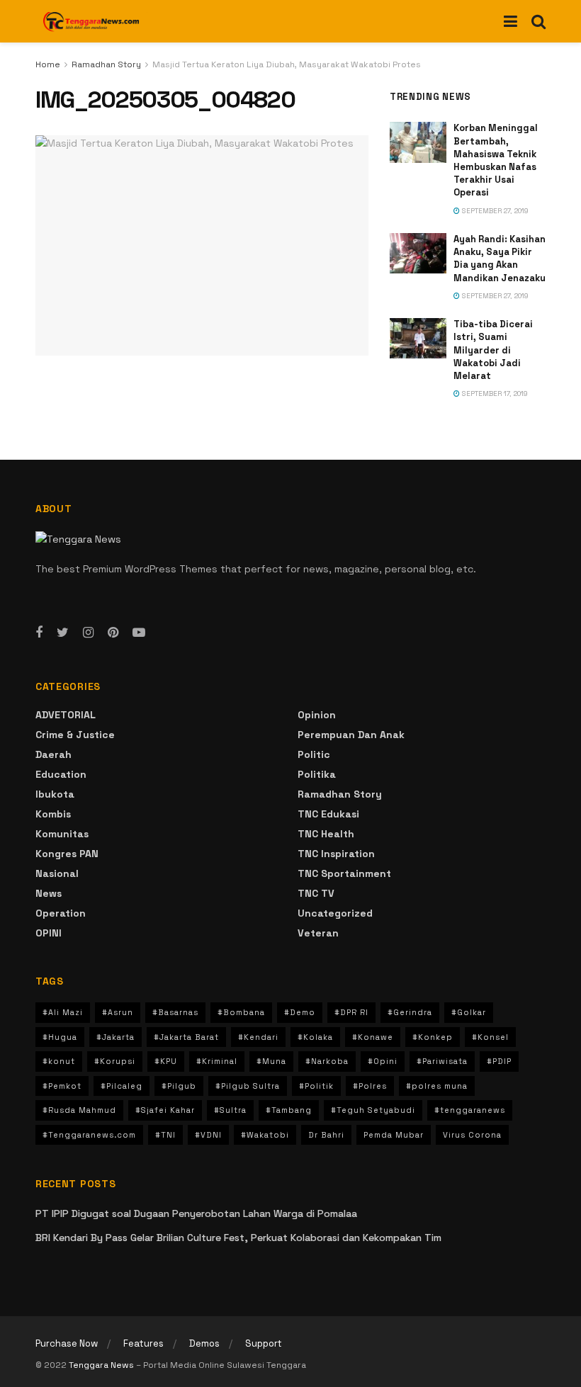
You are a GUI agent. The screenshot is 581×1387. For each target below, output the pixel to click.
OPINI (48, 933)
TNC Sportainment (344, 873)
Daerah (53, 754)
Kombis (53, 814)
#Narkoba (327, 1061)
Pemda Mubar (393, 1135)
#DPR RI (351, 1012)
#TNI (165, 1135)
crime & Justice (75, 734)
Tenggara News (102, 1365)
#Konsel (490, 1037)
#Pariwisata (442, 1061)
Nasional (57, 873)
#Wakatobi (265, 1135)
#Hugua (60, 1037)
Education (60, 774)
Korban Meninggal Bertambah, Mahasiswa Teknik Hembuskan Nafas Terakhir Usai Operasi (495, 160)
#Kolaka (315, 1037)
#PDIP (499, 1061)
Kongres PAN (66, 853)
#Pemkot (62, 1086)
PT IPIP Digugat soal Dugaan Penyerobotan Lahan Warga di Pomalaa (196, 1213)
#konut (59, 1061)
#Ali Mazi (63, 1012)
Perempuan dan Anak (351, 734)
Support (263, 1343)
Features (143, 1343)
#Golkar (468, 1012)
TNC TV (316, 893)
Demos (204, 1343)
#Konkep (432, 1037)
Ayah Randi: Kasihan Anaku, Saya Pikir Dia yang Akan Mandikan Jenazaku (499, 258)
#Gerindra (410, 1012)
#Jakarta (115, 1037)
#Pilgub (179, 1086)
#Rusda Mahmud (79, 1110)
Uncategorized (335, 913)
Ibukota (54, 794)
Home (47, 64)
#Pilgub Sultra (247, 1086)
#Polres (370, 1086)
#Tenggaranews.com (89, 1135)
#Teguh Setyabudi (373, 1110)
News (48, 893)
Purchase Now (66, 1343)
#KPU (165, 1061)
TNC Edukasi (328, 814)
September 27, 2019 (494, 210)
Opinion (317, 714)
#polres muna (437, 1086)
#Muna (271, 1061)
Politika (317, 774)
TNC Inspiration (336, 853)
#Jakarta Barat (186, 1037)
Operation (60, 913)
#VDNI (208, 1135)
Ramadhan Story (106, 64)
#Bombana (241, 1012)
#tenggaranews (469, 1110)
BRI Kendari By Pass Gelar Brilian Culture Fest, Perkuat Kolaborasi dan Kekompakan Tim (238, 1237)
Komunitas (62, 833)
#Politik (316, 1086)
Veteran (318, 933)
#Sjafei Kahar (165, 1110)
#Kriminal (216, 1061)
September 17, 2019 (494, 393)
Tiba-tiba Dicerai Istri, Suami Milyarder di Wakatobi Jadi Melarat (493, 350)
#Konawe (372, 1037)
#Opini (382, 1061)
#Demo (299, 1012)
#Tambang (289, 1110)
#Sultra (230, 1110)
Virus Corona (472, 1135)
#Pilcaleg (121, 1086)
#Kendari (258, 1037)
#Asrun (117, 1012)
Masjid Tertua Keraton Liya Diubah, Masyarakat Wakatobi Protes (286, 64)
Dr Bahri (326, 1135)
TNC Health (326, 833)
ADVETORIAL (65, 714)
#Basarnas (175, 1012)
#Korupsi (114, 1061)
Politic (314, 754)
